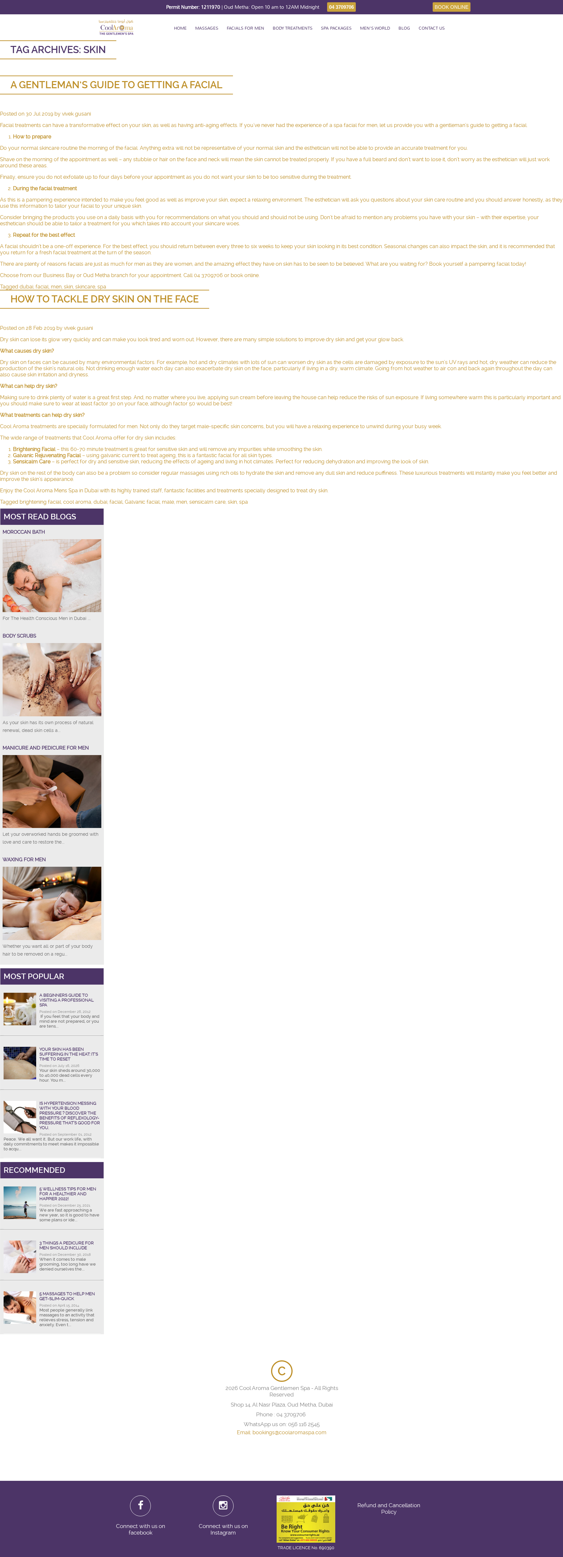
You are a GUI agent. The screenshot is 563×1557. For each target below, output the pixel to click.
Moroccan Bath (24, 532)
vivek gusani (76, 114)
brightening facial (40, 502)
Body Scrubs (19, 636)
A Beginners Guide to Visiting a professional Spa (66, 1000)
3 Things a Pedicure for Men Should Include (66, 1245)
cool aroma (77, 502)
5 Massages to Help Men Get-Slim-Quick (67, 1296)
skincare (85, 287)
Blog (404, 28)
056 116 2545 (304, 1424)
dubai (26, 287)
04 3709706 (341, 7)
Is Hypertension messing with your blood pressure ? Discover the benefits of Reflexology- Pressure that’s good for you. (69, 1115)
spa (101, 287)
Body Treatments (292, 28)
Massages (206, 28)
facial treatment (72, 252)
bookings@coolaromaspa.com (289, 1432)
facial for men (360, 125)
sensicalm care (207, 502)
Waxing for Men (24, 860)
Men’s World (375, 28)
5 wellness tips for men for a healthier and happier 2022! (67, 1193)
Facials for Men (245, 28)
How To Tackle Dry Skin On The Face (104, 299)
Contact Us (432, 28)
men (56, 287)
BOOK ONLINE (452, 7)
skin (68, 287)
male (168, 502)
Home (180, 28)
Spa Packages (336, 28)
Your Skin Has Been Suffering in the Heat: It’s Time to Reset (68, 1054)
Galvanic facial (142, 502)
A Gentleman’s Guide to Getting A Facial (116, 85)
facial (42, 287)
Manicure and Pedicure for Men (46, 748)
